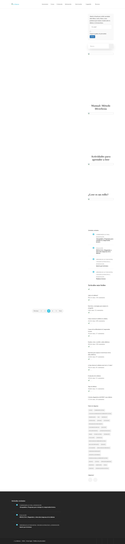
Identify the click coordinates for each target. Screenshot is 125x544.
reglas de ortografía (94, 444)
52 (43, 65)
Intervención (78, 4)
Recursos (97, 4)
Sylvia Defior (92, 447)
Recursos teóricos (59, 282)
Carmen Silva (20, 44)
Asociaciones (45, 4)
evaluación (91, 437)
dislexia (91, 461)
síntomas (99, 420)
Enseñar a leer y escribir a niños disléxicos (99, 342)
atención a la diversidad (94, 454)
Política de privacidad (39, 541)
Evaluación (59, 4)
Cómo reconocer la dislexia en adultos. (98, 318)
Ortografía (19, 65)
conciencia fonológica (105, 430)
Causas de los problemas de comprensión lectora (100, 413)
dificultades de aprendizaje (103, 447)
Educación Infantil (93, 430)
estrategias (99, 437)
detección (104, 427)
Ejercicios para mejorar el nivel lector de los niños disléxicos (99, 353)
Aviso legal (29, 541)
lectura (97, 461)
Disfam (90, 434)
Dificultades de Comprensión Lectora (97, 441)
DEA (98, 417)
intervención (92, 420)
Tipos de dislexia (92, 386)
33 (80, 125)
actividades (106, 420)
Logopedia (88, 4)
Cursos (52, 4)
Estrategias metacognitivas (102, 468)
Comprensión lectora (99, 410)
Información (68, 4)
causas (90, 410)
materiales (104, 417)
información (107, 434)
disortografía (92, 417)
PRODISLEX (19, 185)
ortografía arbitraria (106, 461)
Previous (36, 311)
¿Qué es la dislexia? (93, 295)
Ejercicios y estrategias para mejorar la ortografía (98, 307)
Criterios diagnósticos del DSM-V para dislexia (100, 397)
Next (60, 311)
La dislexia (17, 541)
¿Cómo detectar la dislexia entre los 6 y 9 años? (100, 365)
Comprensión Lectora (102, 234)
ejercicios (91, 468)
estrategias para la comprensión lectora (98, 458)
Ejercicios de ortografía (94, 451)
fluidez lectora (98, 434)
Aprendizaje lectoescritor (104, 259)
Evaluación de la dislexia (94, 376)
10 (80, 67)
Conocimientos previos (94, 427)
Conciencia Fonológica (103, 261)
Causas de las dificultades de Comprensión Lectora (99, 330)
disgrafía (103, 444)
